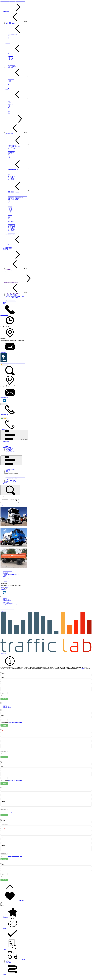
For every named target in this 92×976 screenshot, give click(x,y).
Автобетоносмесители (10, 449)
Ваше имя (2, 673)
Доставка (5, 581)
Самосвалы (8, 443)
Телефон (2, 677)
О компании (5, 573)
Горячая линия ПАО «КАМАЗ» (12, 478)
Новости (7, 472)
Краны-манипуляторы (10, 448)
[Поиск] (10, 490)
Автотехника (3, 526)
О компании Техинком (10, 469)
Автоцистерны (9, 450)
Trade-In (4, 580)
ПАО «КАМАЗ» (6, 602)
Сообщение (3, 743)
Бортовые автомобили (10, 442)
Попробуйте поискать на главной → (8, 504)
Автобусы (5, 598)
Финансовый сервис (7, 578)
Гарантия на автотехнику (11, 474)
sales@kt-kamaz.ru (4, 352)
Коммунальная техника (10, 451)
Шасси (7, 446)
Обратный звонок (4, 415)
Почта (2, 681)
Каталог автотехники (7, 571)
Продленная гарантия (10, 480)
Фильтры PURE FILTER (11, 481)
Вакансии (8, 470)
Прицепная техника (5, 568)
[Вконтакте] (4, 401)
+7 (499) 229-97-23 (4, 315)
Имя (1, 711)
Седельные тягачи (9, 444)
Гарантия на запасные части (12, 475)
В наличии (5, 466)
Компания (2, 828)
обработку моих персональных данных (15, 695)
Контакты (5, 482)
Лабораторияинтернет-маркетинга (5, 654)
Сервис (7, 479)
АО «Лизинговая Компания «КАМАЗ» (11, 604)
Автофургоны (9, 452)
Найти (2, 905)
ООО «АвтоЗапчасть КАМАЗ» (9, 603)
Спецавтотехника (4, 547)
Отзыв (2, 770)
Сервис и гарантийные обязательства (11, 574)
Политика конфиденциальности (7, 609)
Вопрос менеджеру (4, 685)
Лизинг (4, 483)
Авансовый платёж (4, 824)
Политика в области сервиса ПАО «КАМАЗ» (15, 477)
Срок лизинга (3, 820)
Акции (7, 471)
